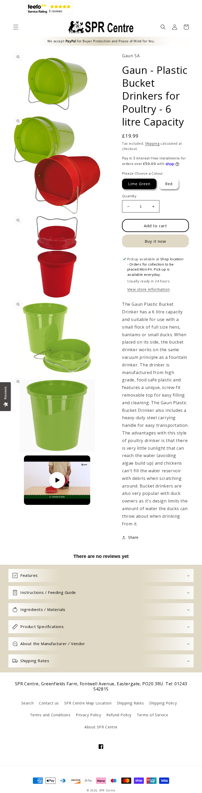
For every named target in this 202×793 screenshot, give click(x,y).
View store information (148, 289)
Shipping (152, 143)
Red (169, 183)
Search (27, 703)
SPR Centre (107, 790)
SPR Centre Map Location (88, 703)
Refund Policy (119, 714)
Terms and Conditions (50, 714)
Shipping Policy (163, 703)
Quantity (129, 196)
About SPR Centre (101, 726)
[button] (16, 27)
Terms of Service (152, 714)
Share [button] (133, 537)
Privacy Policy (88, 714)
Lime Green (139, 183)
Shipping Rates (130, 703)
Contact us (49, 703)
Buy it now (155, 241)
